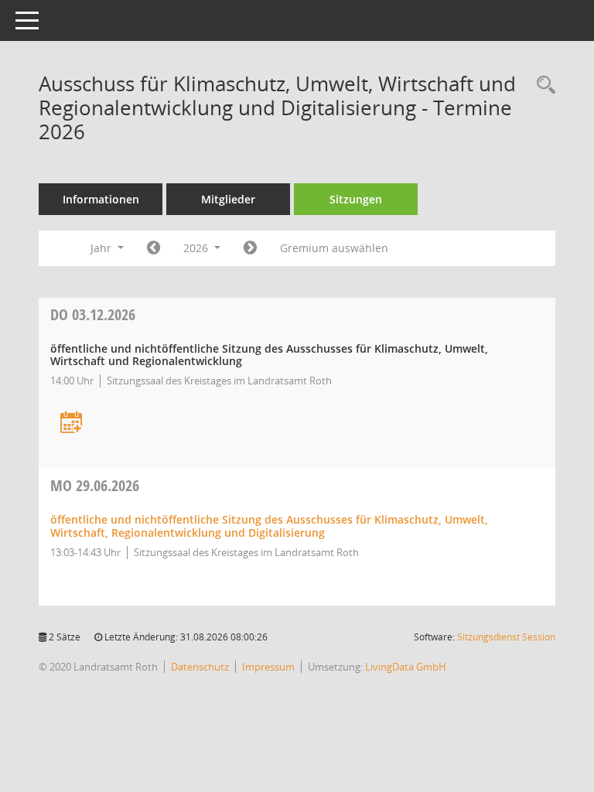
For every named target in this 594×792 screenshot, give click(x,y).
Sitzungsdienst (506, 637)
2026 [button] (197, 248)
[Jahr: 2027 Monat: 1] (250, 248)
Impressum (268, 667)
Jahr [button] (102, 248)
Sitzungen (355, 199)
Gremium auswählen (334, 248)
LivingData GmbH (405, 667)
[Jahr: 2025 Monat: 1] (153, 248)
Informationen (101, 199)
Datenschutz (200, 667)
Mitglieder (228, 199)
